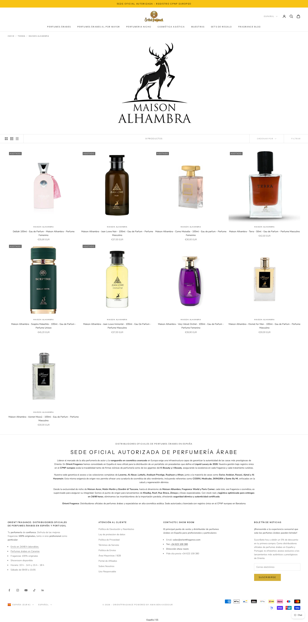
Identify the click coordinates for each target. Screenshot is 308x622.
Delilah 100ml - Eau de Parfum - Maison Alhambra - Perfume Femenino (43, 233)
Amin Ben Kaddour (161, 605)
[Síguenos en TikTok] (34, 590)
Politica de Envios (107, 550)
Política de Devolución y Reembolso (116, 529)
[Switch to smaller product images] (11, 138)
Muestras (198, 27)
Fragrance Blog (249, 27)
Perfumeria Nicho (138, 27)
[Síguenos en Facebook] (9, 590)
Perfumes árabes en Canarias (25, 551)
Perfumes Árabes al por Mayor (98, 27)
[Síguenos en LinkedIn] (42, 590)
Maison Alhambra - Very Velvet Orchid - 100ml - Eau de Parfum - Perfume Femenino (191, 326)
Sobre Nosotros (106, 566)
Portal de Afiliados (107, 560)
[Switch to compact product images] (17, 138)
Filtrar (296, 139)
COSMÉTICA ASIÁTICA (171, 27)
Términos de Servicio (108, 545)
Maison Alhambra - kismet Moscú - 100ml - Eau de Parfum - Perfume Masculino (44, 418)
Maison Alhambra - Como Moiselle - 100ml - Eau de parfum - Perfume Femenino (190, 233)
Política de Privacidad (109, 539)
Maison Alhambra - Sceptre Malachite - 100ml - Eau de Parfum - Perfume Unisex (43, 326)
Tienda (21, 36)
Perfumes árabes (59, 27)
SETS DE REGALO (221, 27)
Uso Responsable (107, 571)
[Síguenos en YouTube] (26, 590)
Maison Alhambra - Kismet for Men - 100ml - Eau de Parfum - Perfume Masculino (264, 326)
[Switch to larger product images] (6, 138)
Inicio (11, 36)
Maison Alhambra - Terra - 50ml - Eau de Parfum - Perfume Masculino (264, 231)
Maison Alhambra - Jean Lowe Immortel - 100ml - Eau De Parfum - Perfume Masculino (117, 326)
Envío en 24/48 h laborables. (25, 546)
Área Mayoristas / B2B (109, 555)
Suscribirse (267, 577)
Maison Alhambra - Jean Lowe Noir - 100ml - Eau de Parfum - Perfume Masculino (117, 233)
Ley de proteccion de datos (111, 534)
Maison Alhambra (39, 36)
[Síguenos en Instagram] (17, 590)
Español (269, 16)
